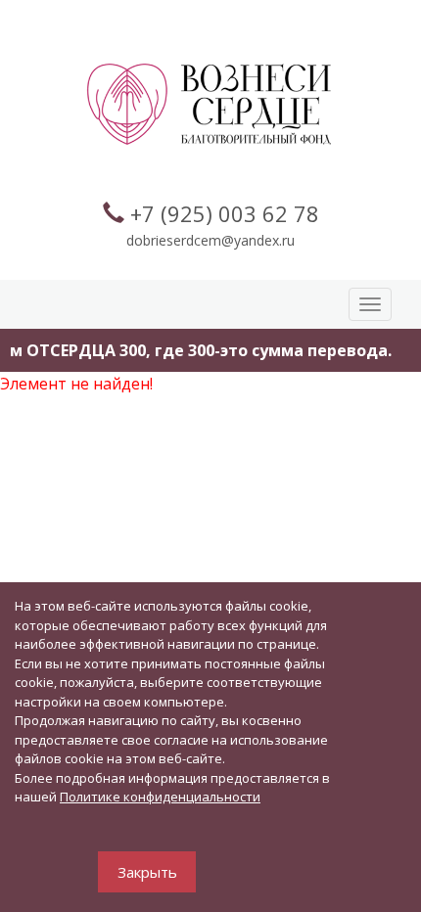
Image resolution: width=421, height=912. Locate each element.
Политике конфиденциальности (160, 796)
